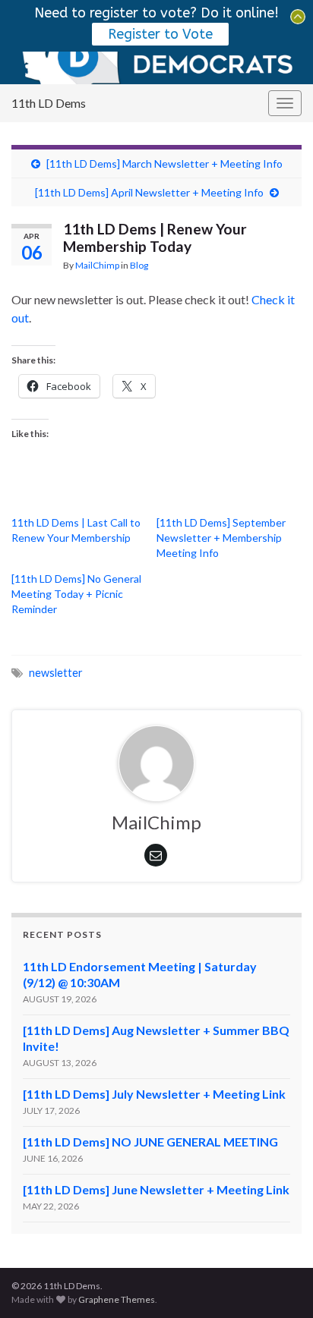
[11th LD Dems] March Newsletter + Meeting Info (164, 163)
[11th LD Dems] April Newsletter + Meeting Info (149, 192)
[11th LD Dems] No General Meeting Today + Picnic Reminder (76, 593)
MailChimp (97, 265)
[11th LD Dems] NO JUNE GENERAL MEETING (150, 1141)
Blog (139, 265)
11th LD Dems (48, 103)
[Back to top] (279, 1284)
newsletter (56, 672)
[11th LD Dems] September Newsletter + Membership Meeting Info (221, 537)
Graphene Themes (116, 1299)
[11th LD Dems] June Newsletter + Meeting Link (156, 1189)
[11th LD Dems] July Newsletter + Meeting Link (154, 1094)
